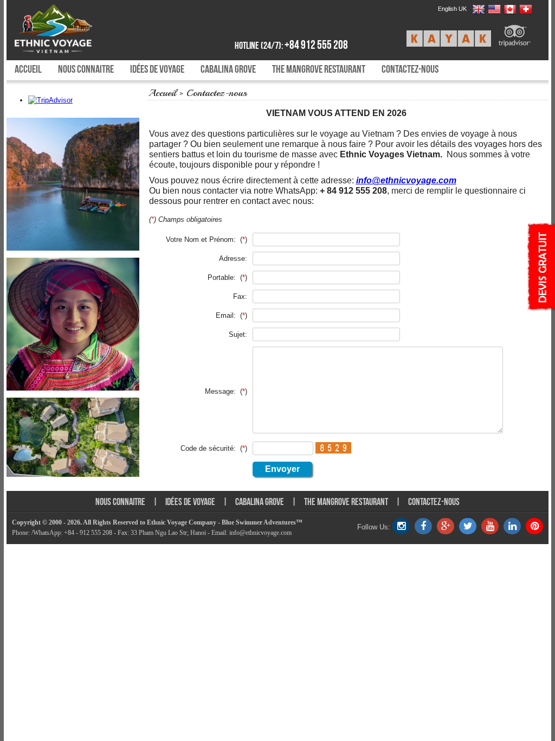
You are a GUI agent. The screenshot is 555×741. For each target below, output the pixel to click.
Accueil (28, 69)
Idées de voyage (157, 69)
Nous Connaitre (86, 69)
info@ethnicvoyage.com (406, 180)
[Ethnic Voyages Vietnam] (78, 28)
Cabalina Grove (228, 69)
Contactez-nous (410, 69)
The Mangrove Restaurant (318, 69)
